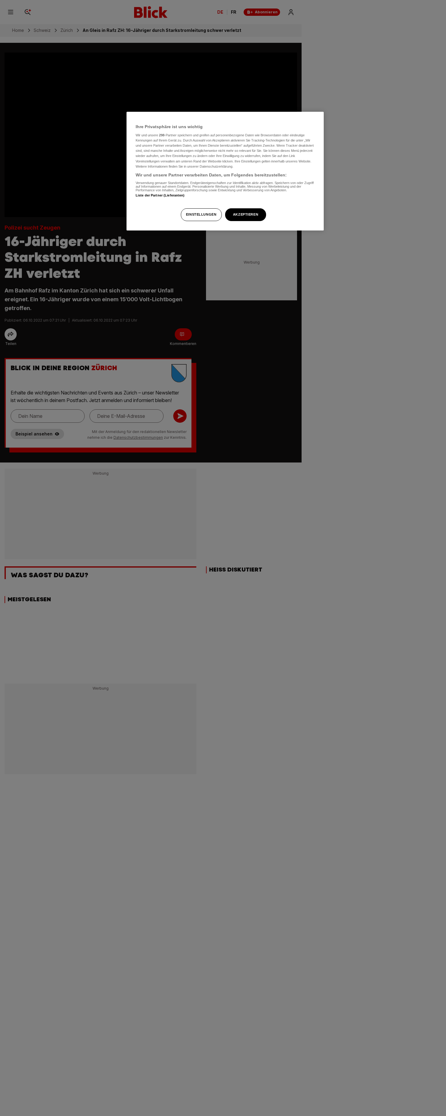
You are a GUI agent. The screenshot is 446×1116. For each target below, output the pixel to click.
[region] (225, 171)
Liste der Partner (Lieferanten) (160, 195)
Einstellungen (201, 214)
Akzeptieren (245, 214)
